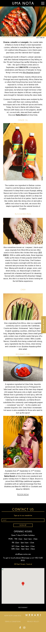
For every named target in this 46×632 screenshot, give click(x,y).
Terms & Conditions (13, 621)
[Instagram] (24, 627)
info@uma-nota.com (23, 554)
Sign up (23, 525)
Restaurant (23, 607)
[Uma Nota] (23, 3)
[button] (23, 584)
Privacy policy (33, 621)
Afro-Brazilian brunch (31, 72)
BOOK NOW (23, 494)
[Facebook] (20, 627)
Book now (44, 324)
